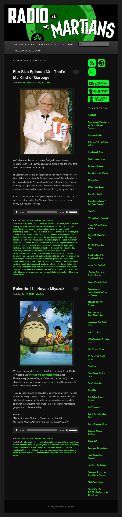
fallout (74, 234)
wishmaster (62, 272)
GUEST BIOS (67, 44)
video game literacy (25, 272)
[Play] (16, 212)
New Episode (26, 223)
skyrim (60, 264)
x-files (70, 272)
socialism (68, 264)
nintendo (47, 255)
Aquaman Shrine (95, 135)
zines (76, 272)
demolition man (45, 231)
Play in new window (31, 220)
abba (42, 223)
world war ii (68, 452)
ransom (58, 261)
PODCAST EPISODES (24, 44)
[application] (46, 212)
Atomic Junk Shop (95, 152)
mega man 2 (61, 250)
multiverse (57, 253)
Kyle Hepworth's (95, 314)
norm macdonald (45, 258)
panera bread (59, 258)
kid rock (36, 247)
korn (53, 247)
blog (65, 226)
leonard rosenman (38, 447)
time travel (61, 269)
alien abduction (71, 223)
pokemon (69, 258)
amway (16, 226)
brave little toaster (27, 229)
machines (51, 447)
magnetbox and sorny (27, 250)
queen (15, 261)
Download (48, 220)
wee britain (51, 272)
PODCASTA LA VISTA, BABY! (27, 50)
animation (44, 442)
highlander (72, 239)
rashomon (67, 261)
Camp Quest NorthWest (98, 173)
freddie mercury (69, 237)
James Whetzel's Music (98, 282)
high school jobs (60, 239)
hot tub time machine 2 (41, 242)
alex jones (59, 223)
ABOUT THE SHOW (47, 44)
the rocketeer (38, 269)
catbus (58, 442)
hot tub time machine (22, 242)
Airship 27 (92, 115)
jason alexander (29, 245)
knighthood (45, 247)
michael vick (35, 253)
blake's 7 (59, 226)
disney (16, 444)
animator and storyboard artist (43, 374)
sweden (53, 266)
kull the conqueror (63, 247)
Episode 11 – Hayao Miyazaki (39, 288)
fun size (16, 239)
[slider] (73, 211)
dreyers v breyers (70, 231)
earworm (17, 234)
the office (27, 269)
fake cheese (65, 234)
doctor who (57, 231)
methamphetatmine (21, 253)
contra (60, 229)
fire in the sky (44, 237)
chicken (39, 229)
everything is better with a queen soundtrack (40, 234)
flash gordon (56, 237)
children (65, 442)
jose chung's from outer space (61, 245)
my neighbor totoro (64, 447)
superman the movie (40, 266)
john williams (53, 444)
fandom (16, 237)
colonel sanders (50, 229)
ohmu (44, 450)
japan (44, 444)
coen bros (74, 442)
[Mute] (66, 212)
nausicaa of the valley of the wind (27, 450)
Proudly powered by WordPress (61, 506)
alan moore (50, 223)
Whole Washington (95, 482)
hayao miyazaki (45, 239)
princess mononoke (27, 452)
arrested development (29, 226)
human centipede (59, 242)
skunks (53, 264)
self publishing (43, 264)
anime (51, 442)
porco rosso (58, 450)
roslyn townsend (29, 264)
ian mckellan (72, 242)
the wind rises (57, 452)
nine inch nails (37, 255)
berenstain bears (47, 226)
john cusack (42, 245)
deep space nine (31, 231)
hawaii (35, 239)
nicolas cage (24, 255)
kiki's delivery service (69, 444)
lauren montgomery (21, 447)
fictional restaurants (28, 237)
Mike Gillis (46, 82)
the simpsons (50, 269)
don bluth (23, 444)
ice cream (17, 245)
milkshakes (47, 253)
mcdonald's (42, 250)
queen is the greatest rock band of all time (37, 261)
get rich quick (26, 239)
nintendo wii (71, 255)
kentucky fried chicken (22, 247)
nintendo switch (58, 255)
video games (40, 272)
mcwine (51, 250)
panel (50, 450)
